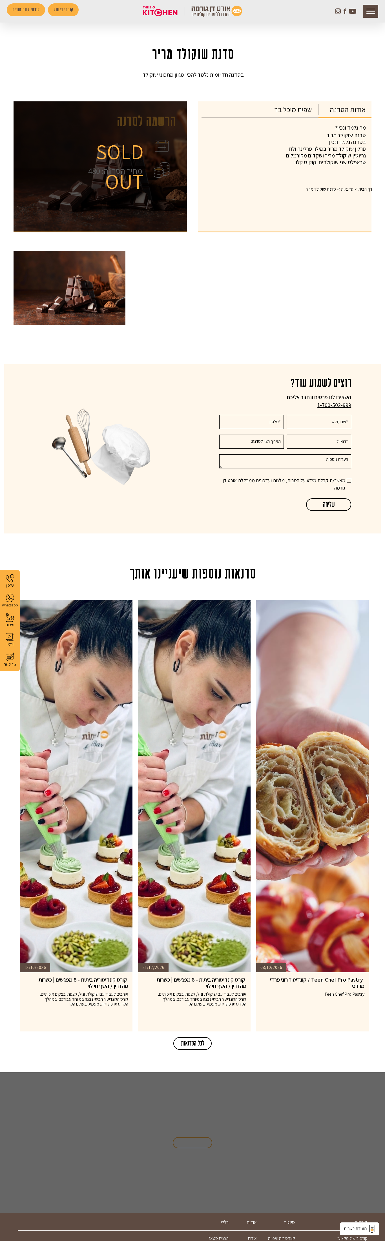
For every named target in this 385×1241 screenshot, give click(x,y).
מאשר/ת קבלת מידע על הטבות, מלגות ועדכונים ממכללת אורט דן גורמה (284, 484)
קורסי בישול (63, 9)
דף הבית (365, 189)
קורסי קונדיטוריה (25, 9)
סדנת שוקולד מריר (321, 189)
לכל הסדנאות (192, 1043)
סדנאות (347, 189)
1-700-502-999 (334, 405)
